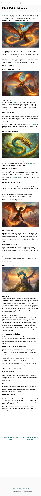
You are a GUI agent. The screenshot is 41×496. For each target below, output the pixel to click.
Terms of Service (19, 488)
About (13, 488)
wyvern (34, 16)
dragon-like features (17, 177)
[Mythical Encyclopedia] (20, 2)
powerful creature (32, 124)
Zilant (3, 15)
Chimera (14, 350)
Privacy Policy (26, 488)
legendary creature (18, 102)
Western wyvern (23, 176)
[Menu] (1, 2)
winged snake (31, 163)
